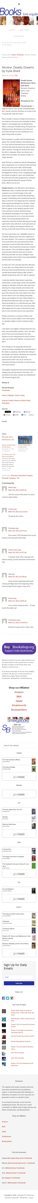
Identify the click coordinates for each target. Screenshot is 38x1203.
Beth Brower (6, 868)
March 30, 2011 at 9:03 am (17, 490)
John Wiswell (7, 858)
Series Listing (19, 395)
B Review (14, 475)
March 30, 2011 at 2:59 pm (17, 577)
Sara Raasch (7, 761)
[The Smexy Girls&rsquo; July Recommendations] (10, 462)
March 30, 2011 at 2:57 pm (17, 552)
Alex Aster (6, 818)
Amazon (5, 400)
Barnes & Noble (20, 400)
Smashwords (19, 705)
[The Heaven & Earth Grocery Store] (34, 918)
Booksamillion (19, 709)
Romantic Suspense (9, 478)
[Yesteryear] (34, 925)
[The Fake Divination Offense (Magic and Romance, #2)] (34, 764)
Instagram (7, 1178)
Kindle (11, 400)
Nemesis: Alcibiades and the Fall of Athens (16, 943)
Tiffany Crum (7, 811)
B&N (19, 696)
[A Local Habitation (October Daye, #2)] (34, 893)
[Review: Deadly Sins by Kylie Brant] (25, 440)
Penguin (30, 475)
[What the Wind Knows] (34, 828)
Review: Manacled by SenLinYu (20, 1041)
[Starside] (34, 821)
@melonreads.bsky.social (17, 1163)
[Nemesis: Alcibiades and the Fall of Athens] (34, 948)
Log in (31, 1198)
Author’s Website (8, 395)
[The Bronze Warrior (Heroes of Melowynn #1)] (34, 933)
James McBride (7, 915)
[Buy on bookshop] (19, 654)
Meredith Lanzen (7, 851)
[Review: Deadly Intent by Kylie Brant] (9, 440)
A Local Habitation (8, 889)
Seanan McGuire (7, 890)
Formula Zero (7, 849)
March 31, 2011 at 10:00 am (17, 622)
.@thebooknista (10, 1168)
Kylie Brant (22, 475)
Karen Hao (6, 940)
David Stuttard (7, 945)
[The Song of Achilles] (34, 771)
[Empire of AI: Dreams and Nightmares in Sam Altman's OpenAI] (34, 940)
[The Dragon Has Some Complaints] (34, 861)
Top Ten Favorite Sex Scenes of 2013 (22, 1036)
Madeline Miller (7, 769)
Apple (19, 701)
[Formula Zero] (34, 853)
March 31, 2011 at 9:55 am (17, 601)
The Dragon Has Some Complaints (13, 856)
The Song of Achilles (9, 767)
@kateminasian (11, 1173)
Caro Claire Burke (8, 923)
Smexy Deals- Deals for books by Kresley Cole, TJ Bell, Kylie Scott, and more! (22, 1013)
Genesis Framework (12, 1198)
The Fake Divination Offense (11, 759)
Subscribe (19, 983)
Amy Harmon (7, 826)
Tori (18, 478)
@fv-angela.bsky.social (15, 1158)
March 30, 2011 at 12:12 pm (17, 512)
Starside (5, 817)
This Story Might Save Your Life (12, 809)
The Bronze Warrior (9, 928)
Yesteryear (6, 921)
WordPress (24, 1198)
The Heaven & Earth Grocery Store (13, 914)
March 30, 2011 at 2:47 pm (17, 531)
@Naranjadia (12, 1183)
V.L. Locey (6, 930)
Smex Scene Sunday (17, 1052)
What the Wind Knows (9, 824)
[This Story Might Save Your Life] (34, 814)
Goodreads (6, 390)
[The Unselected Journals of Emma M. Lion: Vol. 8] (34, 868)
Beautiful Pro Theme (25, 1195)
